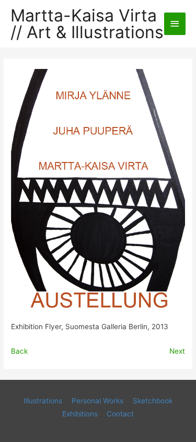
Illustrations (43, 401)
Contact (120, 414)
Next (177, 351)
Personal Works (97, 401)
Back (19, 351)
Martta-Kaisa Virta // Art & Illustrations (87, 24)
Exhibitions (80, 414)
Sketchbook (152, 401)
